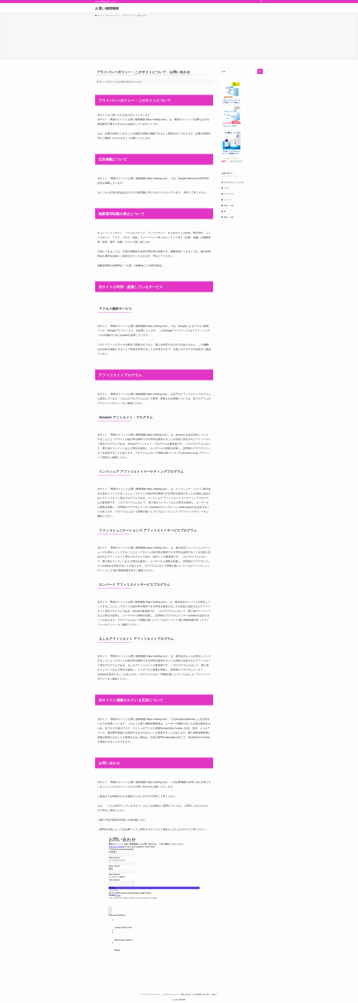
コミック (228, 199)
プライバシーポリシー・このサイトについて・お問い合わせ (166, 994)
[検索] (261, 1)
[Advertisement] (179, 37)
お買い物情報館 (107, 8)
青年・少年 (229, 217)
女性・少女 (229, 205)
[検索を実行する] (260, 71)
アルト (227, 188)
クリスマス (229, 193)
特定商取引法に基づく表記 (205, 994)
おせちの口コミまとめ (233, 182)
